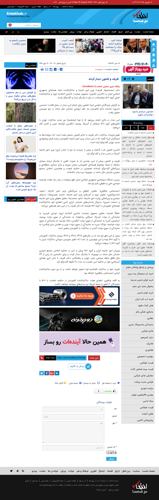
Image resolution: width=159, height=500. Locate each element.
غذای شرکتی (147, 331)
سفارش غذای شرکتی (143, 375)
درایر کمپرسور (147, 337)
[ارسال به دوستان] (46, 69)
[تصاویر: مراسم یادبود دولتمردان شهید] (138, 96)
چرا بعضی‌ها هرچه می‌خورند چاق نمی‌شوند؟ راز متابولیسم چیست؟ (21, 157)
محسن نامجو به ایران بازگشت (17, 42)
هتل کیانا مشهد (145, 305)
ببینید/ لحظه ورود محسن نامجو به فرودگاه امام (137, 183)
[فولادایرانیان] (79, 296)
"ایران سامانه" (101, 489)
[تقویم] (153, 60)
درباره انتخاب (114, 480)
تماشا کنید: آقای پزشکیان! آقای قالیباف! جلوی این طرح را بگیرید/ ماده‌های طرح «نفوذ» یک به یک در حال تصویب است (137, 249)
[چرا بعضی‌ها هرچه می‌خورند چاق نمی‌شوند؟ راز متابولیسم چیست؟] (21, 144)
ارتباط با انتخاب (67, 6)
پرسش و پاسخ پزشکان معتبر (139, 267)
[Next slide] (125, 79)
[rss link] (23, 471)
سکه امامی (148, 401)
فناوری (99, 31)
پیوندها (56, 6)
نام (115, 408)
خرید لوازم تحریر (145, 293)
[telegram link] (17, 471)
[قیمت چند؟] (153, 49)
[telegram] (12, 32)
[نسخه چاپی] (42, 69)
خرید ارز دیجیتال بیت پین (140, 273)
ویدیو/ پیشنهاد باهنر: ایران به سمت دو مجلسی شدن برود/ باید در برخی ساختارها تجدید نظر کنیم (137, 172)
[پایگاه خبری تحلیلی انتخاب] (141, 18)
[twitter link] (11, 471)
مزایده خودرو (147, 388)
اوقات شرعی (36, 6)
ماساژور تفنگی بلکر (144, 312)
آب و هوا (46, 6)
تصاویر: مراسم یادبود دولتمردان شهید (142, 113)
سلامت (53, 31)
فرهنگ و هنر (89, 31)
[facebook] (46, 373)
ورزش (72, 31)
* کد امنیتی (112, 447)
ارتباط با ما (101, 480)
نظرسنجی (10, 6)
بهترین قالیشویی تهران (142, 395)
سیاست (137, 31)
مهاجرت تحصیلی (145, 356)
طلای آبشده (147, 414)
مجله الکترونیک (23, 6)
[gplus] (52, 373)
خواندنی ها (63, 31)
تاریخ (120, 31)
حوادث (79, 31)
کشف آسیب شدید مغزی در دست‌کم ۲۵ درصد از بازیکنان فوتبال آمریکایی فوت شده (65, 49)
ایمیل (114, 416)
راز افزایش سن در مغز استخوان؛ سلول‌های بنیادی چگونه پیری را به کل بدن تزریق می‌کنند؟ (21, 96)
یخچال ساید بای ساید (142, 286)
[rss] (18, 32)
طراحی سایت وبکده (143, 382)
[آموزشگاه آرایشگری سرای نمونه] (79, 342)
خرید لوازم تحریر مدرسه (142, 280)
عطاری (150, 318)
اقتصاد (113, 31)
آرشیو (27, 480)
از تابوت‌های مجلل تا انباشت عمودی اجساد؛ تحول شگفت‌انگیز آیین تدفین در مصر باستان (21, 129)
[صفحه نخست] (153, 44)
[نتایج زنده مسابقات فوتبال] (153, 65)
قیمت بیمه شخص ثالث (142, 369)
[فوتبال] (153, 54)
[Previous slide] (133, 79)
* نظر (114, 423)
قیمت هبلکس (146, 363)
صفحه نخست (148, 31)
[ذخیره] (51, 69)
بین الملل (128, 31)
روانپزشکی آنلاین (145, 420)
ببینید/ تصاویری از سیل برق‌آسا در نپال (137, 162)
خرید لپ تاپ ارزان (144, 299)
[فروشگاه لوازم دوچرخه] (79, 319)
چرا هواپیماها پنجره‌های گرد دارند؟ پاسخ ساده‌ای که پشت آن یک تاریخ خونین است (21, 186)
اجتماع (106, 31)
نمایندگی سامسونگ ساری (141, 324)
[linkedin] (57, 373)
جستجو (35, 480)
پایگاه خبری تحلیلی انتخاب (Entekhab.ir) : (101, 86)
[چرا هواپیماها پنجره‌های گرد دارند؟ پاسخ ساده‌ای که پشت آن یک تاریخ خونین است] (21, 170)
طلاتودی (149, 350)
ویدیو (46, 31)
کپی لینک (94, 358)
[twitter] (6, 32)
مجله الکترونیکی (58, 480)
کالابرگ (149, 344)
